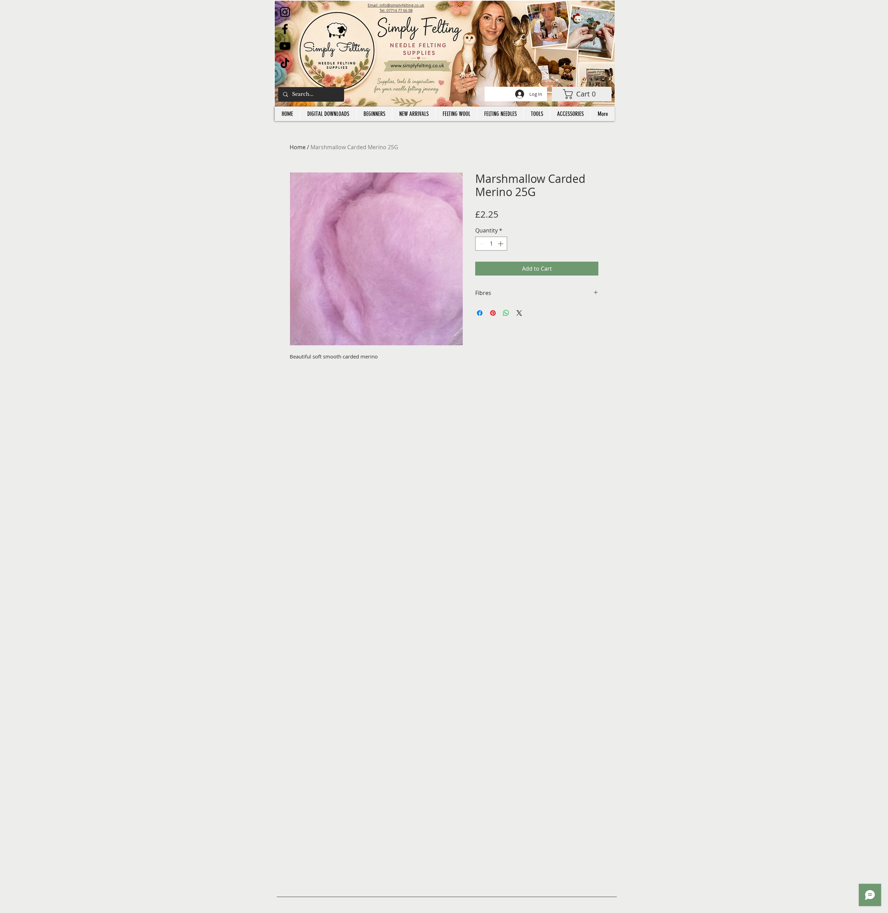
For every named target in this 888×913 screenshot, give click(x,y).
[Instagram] (285, 12)
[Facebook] (285, 29)
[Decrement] (481, 243)
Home (298, 147)
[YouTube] (285, 46)
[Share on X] (519, 313)
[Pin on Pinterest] (493, 313)
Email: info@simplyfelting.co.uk (396, 5)
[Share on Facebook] (480, 313)
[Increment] (501, 243)
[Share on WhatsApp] (506, 313)
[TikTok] (285, 63)
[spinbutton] (491, 243)
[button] (581, 94)
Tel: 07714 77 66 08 (395, 10)
